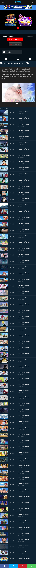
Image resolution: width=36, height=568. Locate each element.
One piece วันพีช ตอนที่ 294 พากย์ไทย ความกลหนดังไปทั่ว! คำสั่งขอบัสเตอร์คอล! (24, 298)
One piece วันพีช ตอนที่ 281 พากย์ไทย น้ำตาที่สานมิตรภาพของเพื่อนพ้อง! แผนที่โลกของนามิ (24, 217)
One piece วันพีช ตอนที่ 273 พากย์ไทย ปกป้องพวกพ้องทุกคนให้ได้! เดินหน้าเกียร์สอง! (24, 167)
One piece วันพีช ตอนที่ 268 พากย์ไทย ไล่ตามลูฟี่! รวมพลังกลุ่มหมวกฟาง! (24, 136)
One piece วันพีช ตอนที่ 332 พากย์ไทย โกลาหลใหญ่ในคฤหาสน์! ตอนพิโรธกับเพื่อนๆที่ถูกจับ (24, 533)
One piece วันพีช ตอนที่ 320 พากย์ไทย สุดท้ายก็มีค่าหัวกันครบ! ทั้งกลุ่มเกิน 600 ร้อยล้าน (24, 459)
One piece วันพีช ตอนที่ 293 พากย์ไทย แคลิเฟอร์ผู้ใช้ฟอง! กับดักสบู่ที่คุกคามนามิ (24, 291)
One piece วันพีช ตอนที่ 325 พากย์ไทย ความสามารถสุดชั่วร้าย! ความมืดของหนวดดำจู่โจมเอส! (24, 490)
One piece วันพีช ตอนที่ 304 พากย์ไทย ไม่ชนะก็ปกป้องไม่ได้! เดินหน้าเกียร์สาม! (24, 360)
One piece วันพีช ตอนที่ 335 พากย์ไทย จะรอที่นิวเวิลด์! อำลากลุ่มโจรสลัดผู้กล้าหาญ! (24, 552)
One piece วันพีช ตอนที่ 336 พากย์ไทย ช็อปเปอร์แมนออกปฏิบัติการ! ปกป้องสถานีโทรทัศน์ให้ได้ (24, 558)
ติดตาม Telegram (15, 39)
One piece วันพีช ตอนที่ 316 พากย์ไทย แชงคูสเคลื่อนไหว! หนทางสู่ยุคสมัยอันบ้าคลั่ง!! (24, 434)
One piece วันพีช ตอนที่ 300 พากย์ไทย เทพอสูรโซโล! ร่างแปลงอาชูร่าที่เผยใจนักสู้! (24, 335)
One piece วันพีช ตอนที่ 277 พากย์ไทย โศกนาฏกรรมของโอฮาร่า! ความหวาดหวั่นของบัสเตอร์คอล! (24, 192)
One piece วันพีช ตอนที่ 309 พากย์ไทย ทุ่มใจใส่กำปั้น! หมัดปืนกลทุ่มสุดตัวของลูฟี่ (24, 390)
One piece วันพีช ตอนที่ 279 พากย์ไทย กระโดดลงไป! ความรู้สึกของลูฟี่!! (24, 205)
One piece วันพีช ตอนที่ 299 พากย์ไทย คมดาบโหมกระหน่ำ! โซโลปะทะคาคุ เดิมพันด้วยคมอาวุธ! (24, 329)
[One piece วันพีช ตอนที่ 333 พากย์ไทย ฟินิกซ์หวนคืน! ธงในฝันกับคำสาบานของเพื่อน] (6, 58)
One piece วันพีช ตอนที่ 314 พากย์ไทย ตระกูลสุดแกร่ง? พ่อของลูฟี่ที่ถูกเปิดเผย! (24, 421)
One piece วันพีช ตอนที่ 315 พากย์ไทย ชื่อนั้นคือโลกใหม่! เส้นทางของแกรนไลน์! (24, 428)
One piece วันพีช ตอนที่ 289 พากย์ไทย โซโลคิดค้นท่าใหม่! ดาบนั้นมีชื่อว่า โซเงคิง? (24, 267)
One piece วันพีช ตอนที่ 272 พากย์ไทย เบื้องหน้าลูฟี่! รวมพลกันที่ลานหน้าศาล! (24, 161)
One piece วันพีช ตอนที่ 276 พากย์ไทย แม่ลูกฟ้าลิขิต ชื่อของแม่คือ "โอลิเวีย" (24, 186)
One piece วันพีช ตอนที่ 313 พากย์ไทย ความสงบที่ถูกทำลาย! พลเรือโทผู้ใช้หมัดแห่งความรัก (24, 415)
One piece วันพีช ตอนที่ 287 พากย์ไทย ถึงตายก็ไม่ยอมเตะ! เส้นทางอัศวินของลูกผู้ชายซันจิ (24, 254)
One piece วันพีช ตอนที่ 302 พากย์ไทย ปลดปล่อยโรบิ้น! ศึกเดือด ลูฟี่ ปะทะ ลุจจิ (24, 347)
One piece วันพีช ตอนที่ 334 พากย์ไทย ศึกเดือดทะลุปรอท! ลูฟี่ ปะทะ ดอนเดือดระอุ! (24, 545)
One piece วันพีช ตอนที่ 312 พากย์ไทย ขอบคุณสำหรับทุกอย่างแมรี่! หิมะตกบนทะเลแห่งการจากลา (24, 409)
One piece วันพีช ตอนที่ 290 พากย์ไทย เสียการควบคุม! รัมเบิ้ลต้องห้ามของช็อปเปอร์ (24, 273)
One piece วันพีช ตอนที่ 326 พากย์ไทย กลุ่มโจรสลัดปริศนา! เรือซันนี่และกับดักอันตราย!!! (24, 496)
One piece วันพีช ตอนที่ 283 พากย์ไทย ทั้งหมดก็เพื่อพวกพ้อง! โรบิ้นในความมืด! (24, 229)
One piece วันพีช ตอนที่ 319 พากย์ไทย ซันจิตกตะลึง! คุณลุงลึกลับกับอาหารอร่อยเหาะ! (24, 452)
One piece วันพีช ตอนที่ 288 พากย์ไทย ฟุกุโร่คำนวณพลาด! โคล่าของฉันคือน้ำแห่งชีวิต (24, 260)
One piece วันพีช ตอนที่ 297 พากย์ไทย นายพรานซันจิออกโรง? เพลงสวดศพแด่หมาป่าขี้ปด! (24, 316)
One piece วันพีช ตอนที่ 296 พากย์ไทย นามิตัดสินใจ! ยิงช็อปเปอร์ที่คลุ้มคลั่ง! (24, 310)
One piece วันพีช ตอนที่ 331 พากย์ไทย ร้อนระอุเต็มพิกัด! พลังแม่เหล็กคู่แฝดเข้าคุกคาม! (24, 527)
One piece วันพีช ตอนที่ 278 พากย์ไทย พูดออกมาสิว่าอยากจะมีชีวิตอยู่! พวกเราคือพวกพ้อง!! (24, 198)
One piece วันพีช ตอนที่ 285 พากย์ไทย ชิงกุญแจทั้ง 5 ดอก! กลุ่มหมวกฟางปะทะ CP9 (24, 242)
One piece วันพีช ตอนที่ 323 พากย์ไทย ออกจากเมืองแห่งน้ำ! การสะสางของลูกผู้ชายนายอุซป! (24, 477)
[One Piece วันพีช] (18, 58)
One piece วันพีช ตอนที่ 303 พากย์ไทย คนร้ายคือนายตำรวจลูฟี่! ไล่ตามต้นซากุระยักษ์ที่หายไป (24, 353)
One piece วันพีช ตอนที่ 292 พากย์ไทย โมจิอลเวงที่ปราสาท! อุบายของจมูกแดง (24, 285)
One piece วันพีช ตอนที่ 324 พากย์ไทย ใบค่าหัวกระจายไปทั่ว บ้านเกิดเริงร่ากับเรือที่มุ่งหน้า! (24, 483)
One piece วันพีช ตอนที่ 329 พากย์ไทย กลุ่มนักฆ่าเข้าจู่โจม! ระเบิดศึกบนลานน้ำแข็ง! (24, 514)
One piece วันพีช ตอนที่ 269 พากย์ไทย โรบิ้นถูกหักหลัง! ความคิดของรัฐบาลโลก (24, 143)
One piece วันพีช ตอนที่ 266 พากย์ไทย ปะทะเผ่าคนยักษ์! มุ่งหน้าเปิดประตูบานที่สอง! (24, 124)
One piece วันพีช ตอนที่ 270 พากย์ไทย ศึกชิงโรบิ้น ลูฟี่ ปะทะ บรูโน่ (24, 149)
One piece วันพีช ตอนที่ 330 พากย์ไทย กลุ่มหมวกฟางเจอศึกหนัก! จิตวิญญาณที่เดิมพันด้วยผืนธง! (24, 521)
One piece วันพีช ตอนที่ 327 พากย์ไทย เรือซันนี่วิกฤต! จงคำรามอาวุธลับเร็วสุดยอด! (24, 502)
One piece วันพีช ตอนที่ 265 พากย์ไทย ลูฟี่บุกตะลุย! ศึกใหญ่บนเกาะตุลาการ (24, 118)
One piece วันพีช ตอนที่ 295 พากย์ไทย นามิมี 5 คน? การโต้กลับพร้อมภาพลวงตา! (24, 304)
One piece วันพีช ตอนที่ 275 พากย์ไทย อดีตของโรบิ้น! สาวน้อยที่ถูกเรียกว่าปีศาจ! (24, 180)
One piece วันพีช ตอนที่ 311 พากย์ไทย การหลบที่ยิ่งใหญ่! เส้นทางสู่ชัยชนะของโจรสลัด (24, 403)
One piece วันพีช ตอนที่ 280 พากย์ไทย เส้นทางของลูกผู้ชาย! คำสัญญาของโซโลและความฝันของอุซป (24, 211)
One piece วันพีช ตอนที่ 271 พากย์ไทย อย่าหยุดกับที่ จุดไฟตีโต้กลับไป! (24, 155)
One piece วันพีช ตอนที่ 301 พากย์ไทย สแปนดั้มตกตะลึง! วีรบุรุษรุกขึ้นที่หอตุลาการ (24, 341)
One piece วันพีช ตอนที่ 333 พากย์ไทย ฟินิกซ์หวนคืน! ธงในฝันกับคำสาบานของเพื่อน (24, 539)
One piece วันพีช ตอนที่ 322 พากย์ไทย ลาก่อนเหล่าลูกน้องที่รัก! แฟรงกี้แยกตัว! (24, 471)
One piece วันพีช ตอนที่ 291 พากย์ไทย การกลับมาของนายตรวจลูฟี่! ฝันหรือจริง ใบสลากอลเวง (24, 279)
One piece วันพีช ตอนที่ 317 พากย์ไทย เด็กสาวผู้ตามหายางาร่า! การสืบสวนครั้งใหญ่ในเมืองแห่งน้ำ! (24, 440)
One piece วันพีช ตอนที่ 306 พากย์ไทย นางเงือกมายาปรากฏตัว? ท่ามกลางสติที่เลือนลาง (24, 372)
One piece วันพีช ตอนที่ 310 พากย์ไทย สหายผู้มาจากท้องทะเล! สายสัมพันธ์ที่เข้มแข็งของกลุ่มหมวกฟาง (24, 397)
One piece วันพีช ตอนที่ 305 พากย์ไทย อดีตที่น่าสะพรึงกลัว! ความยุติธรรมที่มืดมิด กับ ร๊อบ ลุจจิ (24, 366)
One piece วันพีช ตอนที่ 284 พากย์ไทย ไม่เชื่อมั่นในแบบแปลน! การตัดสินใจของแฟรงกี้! (24, 236)
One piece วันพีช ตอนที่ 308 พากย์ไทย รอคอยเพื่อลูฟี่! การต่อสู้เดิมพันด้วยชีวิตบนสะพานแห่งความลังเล (24, 384)
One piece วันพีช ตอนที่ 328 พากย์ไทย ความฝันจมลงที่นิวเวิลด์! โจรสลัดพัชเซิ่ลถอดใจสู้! (24, 508)
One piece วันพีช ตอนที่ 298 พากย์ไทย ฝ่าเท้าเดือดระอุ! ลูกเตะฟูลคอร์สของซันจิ (24, 322)
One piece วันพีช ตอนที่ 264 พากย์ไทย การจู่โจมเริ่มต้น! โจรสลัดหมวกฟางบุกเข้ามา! (24, 112)
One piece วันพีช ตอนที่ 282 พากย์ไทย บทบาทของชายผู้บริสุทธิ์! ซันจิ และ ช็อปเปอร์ (24, 223)
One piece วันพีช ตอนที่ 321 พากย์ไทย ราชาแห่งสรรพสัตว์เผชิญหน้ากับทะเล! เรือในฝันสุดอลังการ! (24, 465)
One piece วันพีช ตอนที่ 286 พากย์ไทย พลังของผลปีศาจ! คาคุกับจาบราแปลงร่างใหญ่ (24, 248)
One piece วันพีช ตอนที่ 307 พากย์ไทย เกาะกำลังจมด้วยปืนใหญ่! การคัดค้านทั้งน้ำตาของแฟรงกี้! (24, 378)
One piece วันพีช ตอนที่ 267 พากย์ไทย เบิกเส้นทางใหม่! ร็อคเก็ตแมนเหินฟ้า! (24, 130)
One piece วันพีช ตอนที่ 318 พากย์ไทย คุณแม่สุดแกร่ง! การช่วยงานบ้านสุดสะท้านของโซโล (24, 446)
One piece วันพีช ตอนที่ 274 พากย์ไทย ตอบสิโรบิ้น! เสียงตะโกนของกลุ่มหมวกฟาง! (24, 174)
